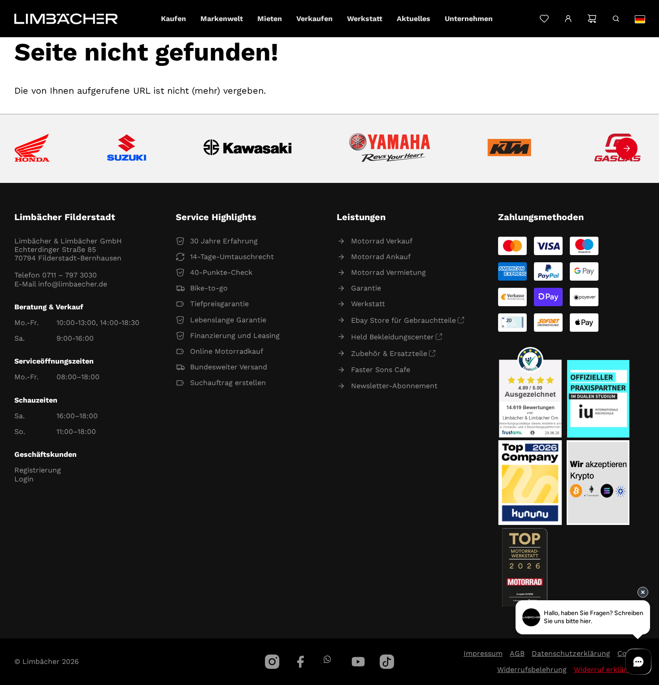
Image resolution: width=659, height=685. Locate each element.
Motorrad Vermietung (388, 272)
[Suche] (615, 18)
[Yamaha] (389, 148)
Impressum (483, 653)
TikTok (387, 662)
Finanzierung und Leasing (235, 335)
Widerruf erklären (604, 669)
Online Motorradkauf (226, 351)
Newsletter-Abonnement (394, 386)
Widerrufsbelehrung (532, 669)
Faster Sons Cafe (380, 369)
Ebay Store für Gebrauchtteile (403, 320)
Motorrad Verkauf (381, 241)
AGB (517, 653)
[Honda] (32, 149)
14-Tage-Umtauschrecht (232, 256)
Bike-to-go (209, 288)
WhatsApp (327, 659)
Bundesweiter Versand (228, 367)
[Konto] (568, 19)
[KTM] (509, 148)
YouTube (358, 662)
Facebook (301, 662)
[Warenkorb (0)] (592, 18)
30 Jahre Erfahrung (224, 241)
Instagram (272, 662)
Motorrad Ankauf (381, 256)
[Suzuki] (126, 148)
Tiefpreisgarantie (219, 303)
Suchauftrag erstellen (228, 382)
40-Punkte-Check (221, 272)
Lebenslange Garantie (228, 320)
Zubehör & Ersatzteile (389, 353)
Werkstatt (368, 303)
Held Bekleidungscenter (392, 337)
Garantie (366, 288)
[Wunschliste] (544, 18)
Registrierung (37, 470)
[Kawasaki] (248, 148)
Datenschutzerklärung (571, 653)
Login (24, 479)
